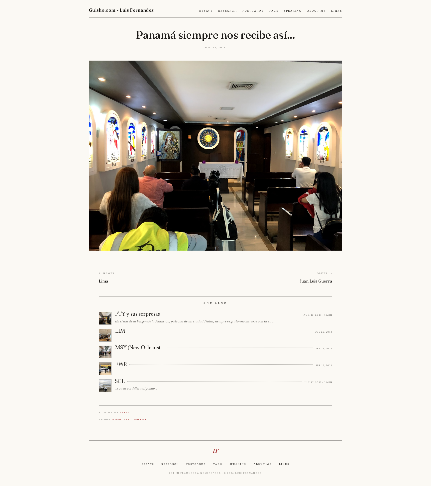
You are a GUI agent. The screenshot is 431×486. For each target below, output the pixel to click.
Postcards (253, 11)
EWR (121, 365)
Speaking (293, 11)
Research (227, 11)
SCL (120, 382)
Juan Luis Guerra (316, 281)
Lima (103, 281)
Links (336, 11)
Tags (273, 11)
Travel (125, 412)
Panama (139, 419)
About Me (316, 11)
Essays (206, 11)
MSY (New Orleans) (137, 348)
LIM (120, 331)
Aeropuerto (122, 419)
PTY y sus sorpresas (137, 314)
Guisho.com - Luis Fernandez (121, 10)
